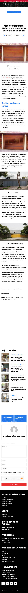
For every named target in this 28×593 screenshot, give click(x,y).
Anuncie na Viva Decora (7, 516)
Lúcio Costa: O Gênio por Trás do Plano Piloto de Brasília (19, 419)
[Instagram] (7, 583)
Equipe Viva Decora (15, 66)
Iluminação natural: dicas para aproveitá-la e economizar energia (7, 419)
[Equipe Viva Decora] (8, 66)
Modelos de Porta (12, 299)
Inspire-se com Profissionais (9, 578)
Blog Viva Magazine (6, 542)
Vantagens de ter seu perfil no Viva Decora (12, 538)
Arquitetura (4, 497)
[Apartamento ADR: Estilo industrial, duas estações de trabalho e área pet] (5, 377)
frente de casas (6, 77)
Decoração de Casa (6, 501)
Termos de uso (5, 529)
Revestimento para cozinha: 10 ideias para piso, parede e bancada (18, 358)
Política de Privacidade (7, 527)
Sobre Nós (4, 514)
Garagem (4, 299)
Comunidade (12, 1)
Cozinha (13, 385)
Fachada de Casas (18, 297)
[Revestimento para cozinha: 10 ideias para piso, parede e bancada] (5, 357)
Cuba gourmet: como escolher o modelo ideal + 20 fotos (18, 389)
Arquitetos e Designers (17, 364)
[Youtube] (15, 583)
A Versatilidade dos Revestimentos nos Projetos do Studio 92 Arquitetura (17, 369)
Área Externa (9, 297)
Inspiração (19, 1)
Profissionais (4, 505)
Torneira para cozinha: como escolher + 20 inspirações (17, 399)
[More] (23, 35)
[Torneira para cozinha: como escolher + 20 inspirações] (5, 397)
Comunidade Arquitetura (8, 574)
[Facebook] (3, 583)
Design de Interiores (6, 503)
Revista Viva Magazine (7, 570)
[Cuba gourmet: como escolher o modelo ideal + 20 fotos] (5, 387)
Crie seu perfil (5, 540)
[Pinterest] (11, 583)
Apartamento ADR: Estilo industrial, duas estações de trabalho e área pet (18, 379)
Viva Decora (4, 1)
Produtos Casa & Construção (9, 576)
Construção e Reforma (14, 12)
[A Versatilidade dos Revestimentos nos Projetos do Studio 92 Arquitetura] (5, 367)
